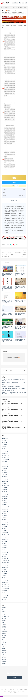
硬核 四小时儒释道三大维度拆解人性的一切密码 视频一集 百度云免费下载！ (13, 389)
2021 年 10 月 (5, 562)
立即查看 (14, 677)
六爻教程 (4, 620)
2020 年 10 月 (5, 588)
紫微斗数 (4, 652)
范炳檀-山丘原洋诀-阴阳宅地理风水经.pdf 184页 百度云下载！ (13, 383)
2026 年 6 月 (5, 442)
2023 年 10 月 (5, 511)
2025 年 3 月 (5, 474)
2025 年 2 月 (5, 476)
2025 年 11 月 (5, 457)
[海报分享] (17, 245)
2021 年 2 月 (5, 580)
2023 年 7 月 (5, 517)
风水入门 (4, 659)
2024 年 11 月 (5, 483)
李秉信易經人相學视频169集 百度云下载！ (12, 415)
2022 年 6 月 (5, 545)
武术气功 (4, 644)
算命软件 (4, 650)
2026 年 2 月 (5, 451)
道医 (3, 655)
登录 (19, 357)
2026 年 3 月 (5, 448)
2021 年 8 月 (5, 567)
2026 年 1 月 (5, 453)
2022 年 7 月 (5, 543)
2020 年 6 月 (5, 597)
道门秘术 (4, 657)
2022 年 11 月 (5, 534)
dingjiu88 (4, 401)
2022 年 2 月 (5, 554)
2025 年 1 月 (5, 479)
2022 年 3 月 (5, 552)
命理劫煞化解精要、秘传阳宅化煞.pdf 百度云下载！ (7, 340)
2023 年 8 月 (5, 515)
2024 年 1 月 (5, 504)
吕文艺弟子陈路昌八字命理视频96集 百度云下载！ (7, 327)
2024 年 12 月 (5, 481)
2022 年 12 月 (5, 532)
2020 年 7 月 (5, 595)
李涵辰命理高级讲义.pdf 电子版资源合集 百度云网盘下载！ (20, 254)
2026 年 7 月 (5, 440)
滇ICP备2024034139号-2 (13, 691)
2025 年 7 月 (5, 466)
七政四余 (4, 607)
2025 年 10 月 (5, 459)
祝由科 (3, 648)
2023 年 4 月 (5, 524)
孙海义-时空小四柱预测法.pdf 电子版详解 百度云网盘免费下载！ (7, 302)
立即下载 (14, 182)
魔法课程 (4, 663)
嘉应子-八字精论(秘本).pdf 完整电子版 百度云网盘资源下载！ (7, 254)
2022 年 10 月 (5, 537)
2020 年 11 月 (5, 586)
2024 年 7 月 (5, 491)
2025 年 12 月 (5, 455)
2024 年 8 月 (5, 489)
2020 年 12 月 (5, 584)
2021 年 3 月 (5, 577)
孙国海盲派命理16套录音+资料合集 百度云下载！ (20, 275)
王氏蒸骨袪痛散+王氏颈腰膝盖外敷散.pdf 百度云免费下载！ (13, 380)
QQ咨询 (14, 200)
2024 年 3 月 (5, 500)
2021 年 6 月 (5, 571)
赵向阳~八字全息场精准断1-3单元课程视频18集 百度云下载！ (20, 327)
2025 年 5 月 (5, 470)
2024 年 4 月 (5, 498)
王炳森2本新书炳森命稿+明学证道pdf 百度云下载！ (20, 302)
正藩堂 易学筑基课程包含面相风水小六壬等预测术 (7, 314)
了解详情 (14, 680)
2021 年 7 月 (5, 569)
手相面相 (4, 633)
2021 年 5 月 (5, 573)
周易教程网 (7, 7)
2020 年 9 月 (5, 590)
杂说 (3, 639)
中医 (3, 609)
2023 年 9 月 (5, 513)
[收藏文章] (8, 245)
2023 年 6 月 (5, 519)
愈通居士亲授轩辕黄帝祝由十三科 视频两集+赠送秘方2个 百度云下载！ (14, 393)
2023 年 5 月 (5, 522)
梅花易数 (4, 642)
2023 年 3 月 (5, 526)
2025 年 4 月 (5, 472)
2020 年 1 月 (5, 599)
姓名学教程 (5, 631)
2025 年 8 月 (5, 464)
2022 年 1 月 (5, 556)
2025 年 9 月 (5, 461)
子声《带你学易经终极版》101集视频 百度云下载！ (7, 275)
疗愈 (3, 646)
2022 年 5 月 (5, 547)
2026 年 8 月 (5, 438)
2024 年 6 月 (5, 494)
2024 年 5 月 (5, 496)
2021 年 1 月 (5, 582)
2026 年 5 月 (5, 444)
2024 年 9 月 (5, 487)
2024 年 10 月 (5, 485)
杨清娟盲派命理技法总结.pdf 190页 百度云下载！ (20, 287)
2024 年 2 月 (5, 502)
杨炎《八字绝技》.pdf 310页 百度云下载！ (12, 403)
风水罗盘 (4, 661)
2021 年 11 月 (5, 560)
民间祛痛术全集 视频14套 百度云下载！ (11, 386)
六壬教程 (4, 618)
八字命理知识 (5, 616)
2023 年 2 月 (5, 528)
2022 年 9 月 (5, 539)
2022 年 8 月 (5, 541)
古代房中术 (5, 624)
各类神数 (4, 627)
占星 (3, 622)
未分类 (3, 637)
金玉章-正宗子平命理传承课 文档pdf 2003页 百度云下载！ (13, 428)
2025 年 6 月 (5, 468)
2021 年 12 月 (5, 558)
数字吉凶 (4, 635)
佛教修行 (4, 612)
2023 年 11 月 (5, 509)
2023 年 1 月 (5, 530)
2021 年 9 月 (5, 565)
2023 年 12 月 (5, 507)
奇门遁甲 (4, 629)
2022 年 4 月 (5, 550)
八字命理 (13, 7)
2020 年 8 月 (5, 593)
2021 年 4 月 (5, 575)
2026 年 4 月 (5, 446)
